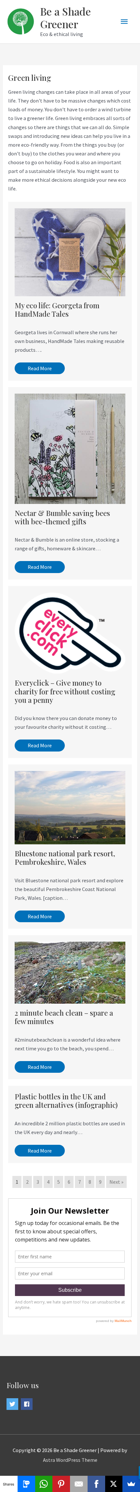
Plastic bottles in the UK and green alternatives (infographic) (66, 1100)
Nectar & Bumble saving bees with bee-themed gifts (62, 517)
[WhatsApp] (44, 1484)
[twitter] (13, 1404)
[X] (114, 1484)
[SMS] (26, 1484)
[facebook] (27, 1404)
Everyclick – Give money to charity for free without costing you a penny (65, 691)
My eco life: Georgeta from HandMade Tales (57, 309)
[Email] (79, 1484)
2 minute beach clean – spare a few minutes (64, 1017)
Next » (116, 1182)
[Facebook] (96, 1484)
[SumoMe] (131, 1484)
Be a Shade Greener (65, 17)
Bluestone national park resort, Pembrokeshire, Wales (65, 857)
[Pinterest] (61, 1484)
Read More (40, 368)
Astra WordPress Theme (70, 1460)
